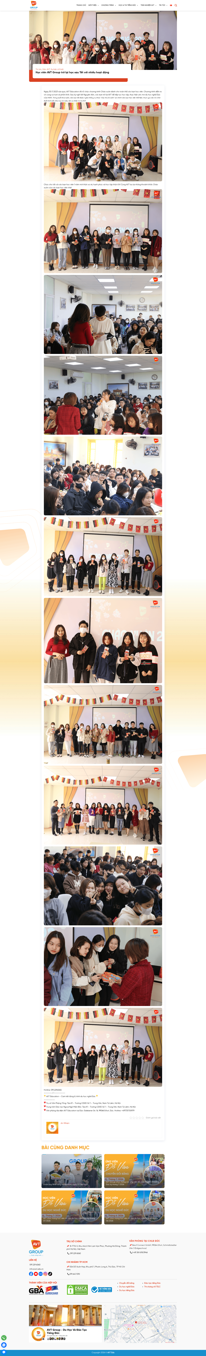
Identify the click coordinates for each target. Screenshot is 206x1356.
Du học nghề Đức (126, 1287)
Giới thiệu (92, 5)
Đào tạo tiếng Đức (152, 1283)
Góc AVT (46, 69)
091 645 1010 (73, 1274)
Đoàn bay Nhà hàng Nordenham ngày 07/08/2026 (65, 1185)
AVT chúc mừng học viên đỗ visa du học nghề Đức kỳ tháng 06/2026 (132, 1219)
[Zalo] (4, 1345)
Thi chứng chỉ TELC (152, 1287)
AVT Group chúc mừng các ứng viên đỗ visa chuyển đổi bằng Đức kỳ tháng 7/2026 (132, 1183)
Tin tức (162, 5)
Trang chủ (81, 5)
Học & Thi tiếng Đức (127, 5)
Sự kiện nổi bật (57, 69)
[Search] (176, 5)
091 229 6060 (35, 1265)
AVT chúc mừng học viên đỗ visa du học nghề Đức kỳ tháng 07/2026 (69, 1219)
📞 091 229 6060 (74, 1253)
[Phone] (4, 1337)
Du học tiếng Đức (126, 1290)
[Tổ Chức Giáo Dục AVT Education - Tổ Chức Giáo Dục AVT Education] (38, 5)
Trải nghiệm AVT (147, 5)
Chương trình (107, 5)
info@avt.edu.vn (36, 1269)
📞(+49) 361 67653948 (139, 1252)
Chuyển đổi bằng (126, 1283)
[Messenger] (4, 1352)
